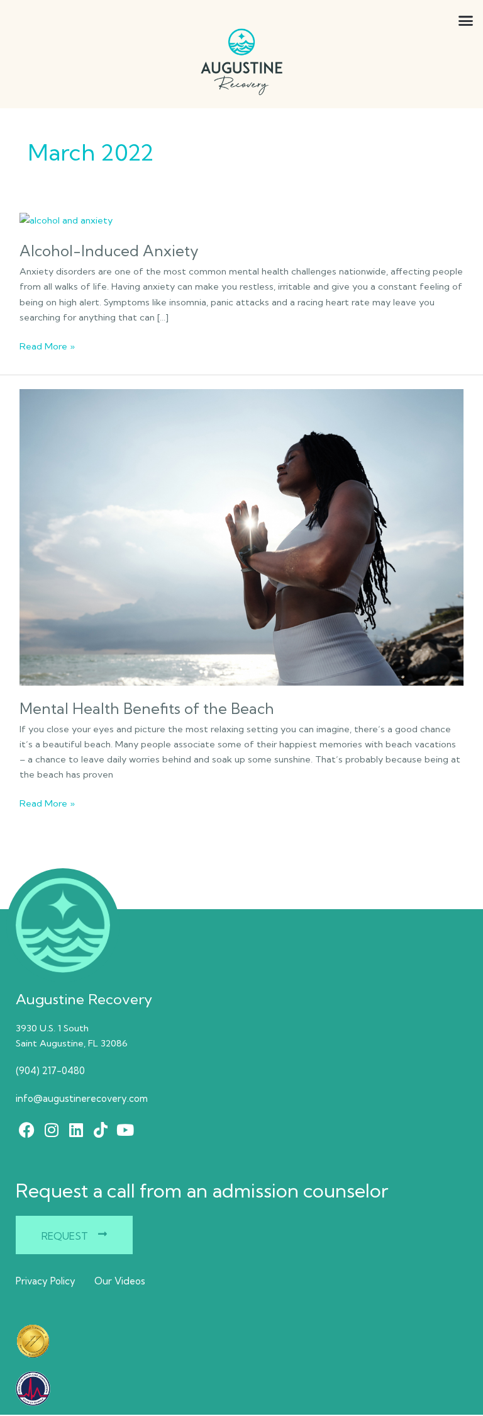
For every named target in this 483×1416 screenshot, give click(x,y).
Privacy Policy (45, 1281)
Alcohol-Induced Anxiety (109, 251)
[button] (435, 20)
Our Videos (119, 1281)
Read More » (47, 345)
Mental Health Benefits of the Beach (146, 709)
